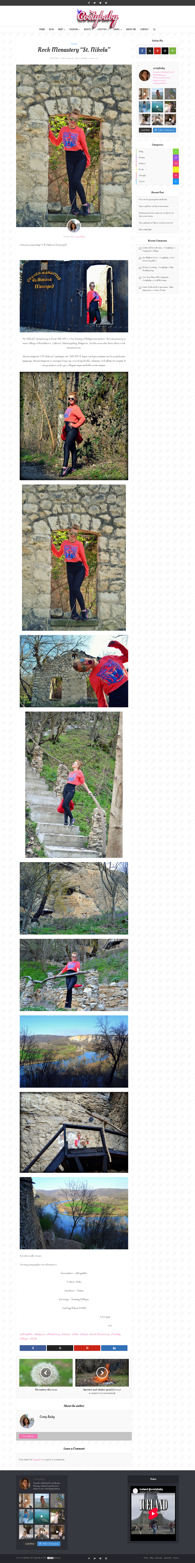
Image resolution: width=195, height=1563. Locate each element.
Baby (60, 29)
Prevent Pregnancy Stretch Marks (153, 199)
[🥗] (170, 106)
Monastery (54, 1334)
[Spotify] (172, 50)
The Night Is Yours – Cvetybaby (155, 257)
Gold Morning (160, 280)
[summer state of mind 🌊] (157, 94)
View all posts (28, 1436)
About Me (131, 29)
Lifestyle (102, 29)
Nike (76, 1334)
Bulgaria (40, 1334)
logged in (38, 1459)
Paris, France (160, 290)
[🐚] (144, 119)
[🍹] (144, 106)
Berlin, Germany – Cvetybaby (154, 267)
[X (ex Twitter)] (149, 50)
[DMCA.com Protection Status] (54, 1558)
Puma (85, 1334)
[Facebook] (142, 50)
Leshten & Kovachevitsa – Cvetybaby (157, 248)
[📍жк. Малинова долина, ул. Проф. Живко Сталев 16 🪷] (170, 119)
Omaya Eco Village (150, 251)
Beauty (87, 29)
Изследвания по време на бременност (156, 223)
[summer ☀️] (157, 106)
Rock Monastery (100, 1334)
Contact (144, 29)
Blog (51, 29)
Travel (116, 29)
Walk (34, 1338)
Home (42, 29)
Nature (67, 1334)
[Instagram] (165, 50)
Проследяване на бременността (153, 206)
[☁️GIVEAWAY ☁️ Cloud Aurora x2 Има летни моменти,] (144, 94)
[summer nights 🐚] (170, 94)
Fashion (73, 29)
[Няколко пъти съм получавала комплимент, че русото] (157, 119)
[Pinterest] (157, 50)
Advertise (158, 1558)
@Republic (27, 1334)
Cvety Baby (82, 58)
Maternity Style (145, 229)
